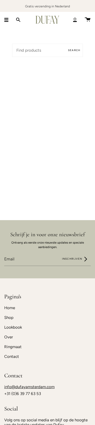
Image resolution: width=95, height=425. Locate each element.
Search (74, 50)
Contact (11, 356)
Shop (8, 317)
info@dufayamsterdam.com (29, 386)
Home (9, 307)
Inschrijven (72, 258)
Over (8, 337)
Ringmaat (13, 346)
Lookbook (13, 327)
